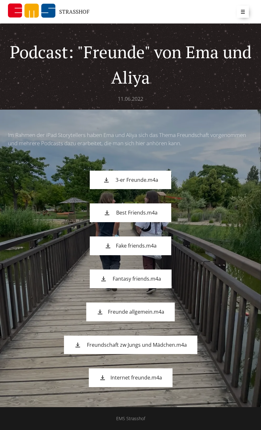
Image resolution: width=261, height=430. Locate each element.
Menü (243, 12)
